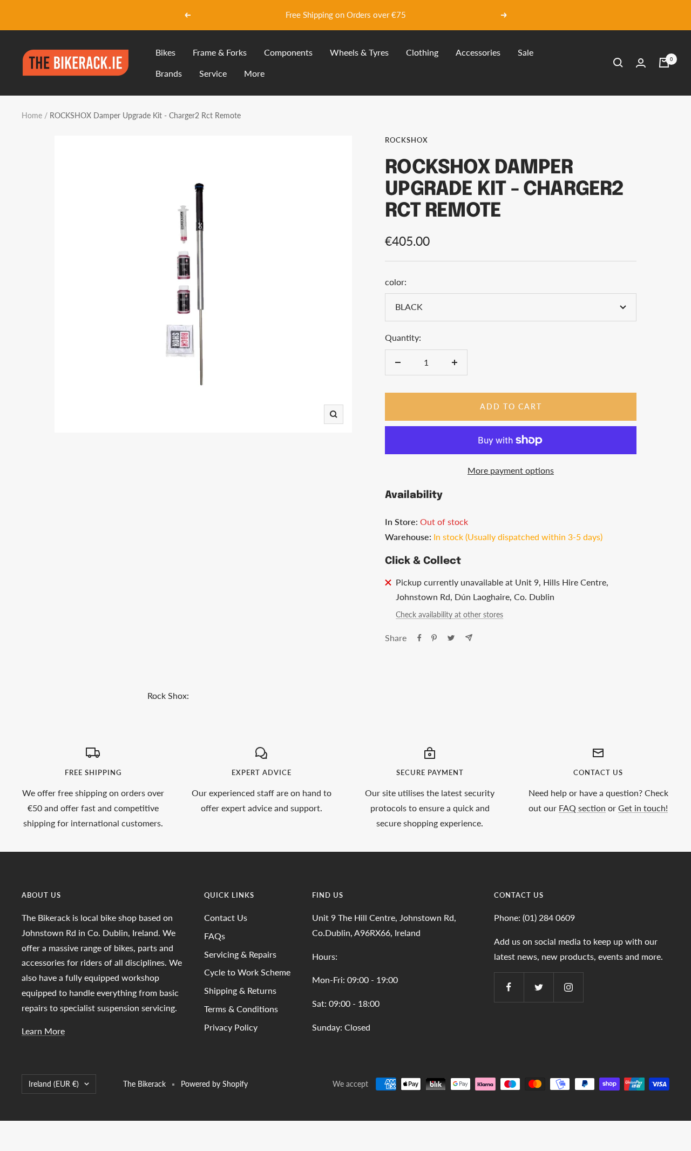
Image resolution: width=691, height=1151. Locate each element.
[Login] (641, 63)
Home (32, 115)
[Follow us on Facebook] (509, 987)
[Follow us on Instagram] (568, 987)
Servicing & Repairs (240, 954)
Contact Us (225, 917)
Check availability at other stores (449, 614)
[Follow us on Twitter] (538, 987)
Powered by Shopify (214, 1083)
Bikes (165, 52)
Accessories (478, 52)
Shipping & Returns (240, 990)
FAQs (214, 936)
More (254, 73)
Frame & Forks (220, 52)
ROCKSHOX (406, 140)
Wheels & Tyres (359, 52)
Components (288, 52)
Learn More (43, 1031)
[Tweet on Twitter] (451, 638)
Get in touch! (643, 808)
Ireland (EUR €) (54, 1083)
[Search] (618, 63)
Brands (168, 73)
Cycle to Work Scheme (247, 972)
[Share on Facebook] (419, 638)
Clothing (422, 52)
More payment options (511, 470)
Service (213, 73)
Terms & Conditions (241, 1009)
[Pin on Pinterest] (434, 638)
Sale (525, 52)
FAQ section (582, 808)
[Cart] (664, 63)
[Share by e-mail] (468, 637)
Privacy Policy (231, 1027)
